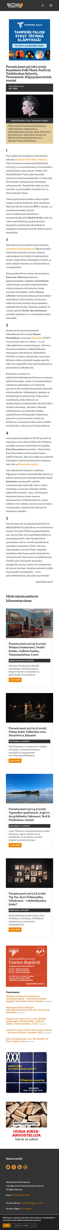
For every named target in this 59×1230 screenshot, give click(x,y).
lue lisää (15, 680)
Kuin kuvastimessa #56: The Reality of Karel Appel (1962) (27, 1040)
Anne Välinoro (14, 826)
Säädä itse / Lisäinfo (21, 1225)
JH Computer (26, 1208)
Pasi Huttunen (14, 741)
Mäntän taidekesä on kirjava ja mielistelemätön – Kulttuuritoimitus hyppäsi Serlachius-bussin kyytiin (26, 999)
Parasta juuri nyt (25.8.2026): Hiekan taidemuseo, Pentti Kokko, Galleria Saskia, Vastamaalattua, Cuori (27, 649)
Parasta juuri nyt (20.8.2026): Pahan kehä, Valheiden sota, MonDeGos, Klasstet (28, 732)
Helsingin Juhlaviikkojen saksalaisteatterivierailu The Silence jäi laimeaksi (28, 1010)
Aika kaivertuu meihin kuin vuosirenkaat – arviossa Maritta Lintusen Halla (29, 1031)
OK (6, 1225)
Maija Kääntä (14, 910)
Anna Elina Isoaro (16, 86)
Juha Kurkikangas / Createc (32, 1203)
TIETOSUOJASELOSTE (20, 1195)
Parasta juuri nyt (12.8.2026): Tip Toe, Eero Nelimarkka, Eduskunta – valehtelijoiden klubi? (27, 899)
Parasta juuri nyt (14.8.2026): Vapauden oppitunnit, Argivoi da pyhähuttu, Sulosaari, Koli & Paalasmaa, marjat (29, 814)
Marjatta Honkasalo (16, 661)
